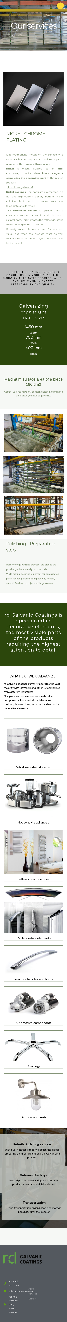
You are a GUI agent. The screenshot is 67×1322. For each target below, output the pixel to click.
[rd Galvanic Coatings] (7, 6)
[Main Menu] (60, 5)
